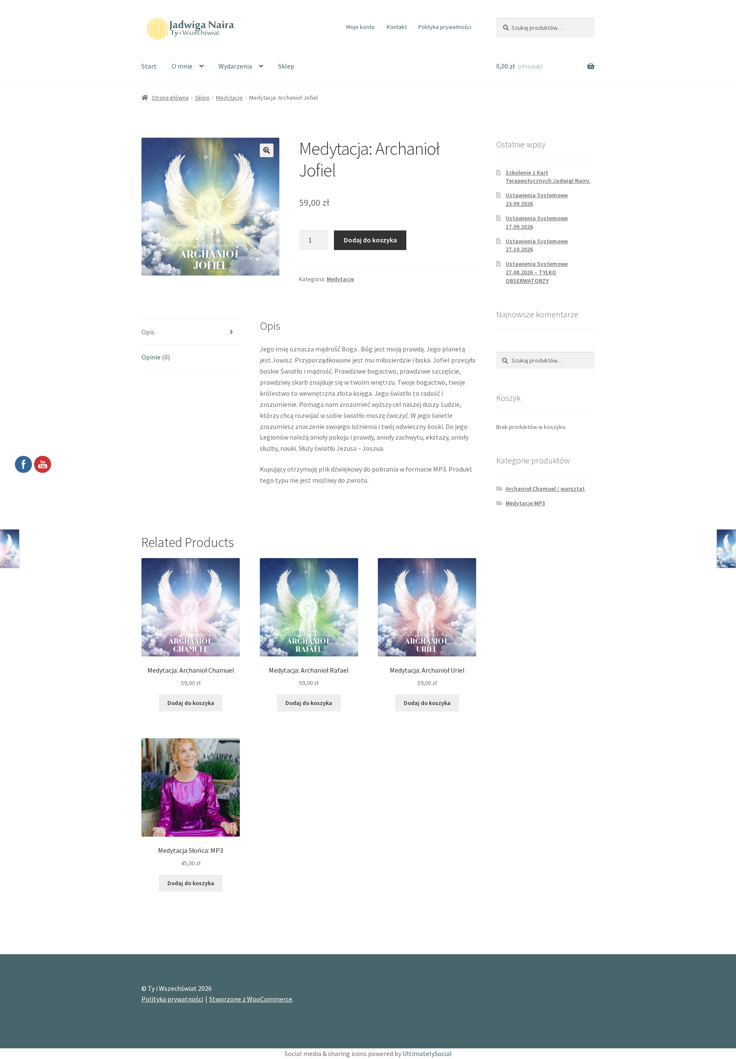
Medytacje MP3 (525, 503)
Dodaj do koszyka (370, 240)
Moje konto (360, 27)
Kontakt (397, 27)
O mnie (182, 66)
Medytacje (229, 97)
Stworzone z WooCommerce (250, 999)
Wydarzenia (235, 66)
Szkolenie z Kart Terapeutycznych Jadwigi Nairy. (548, 177)
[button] (266, 150)
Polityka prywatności (444, 27)
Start (149, 66)
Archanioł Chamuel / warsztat (545, 488)
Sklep (286, 66)
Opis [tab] (148, 332)
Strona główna (170, 97)
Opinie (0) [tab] (155, 357)
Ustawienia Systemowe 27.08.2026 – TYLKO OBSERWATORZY (537, 272)
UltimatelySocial (427, 1053)
